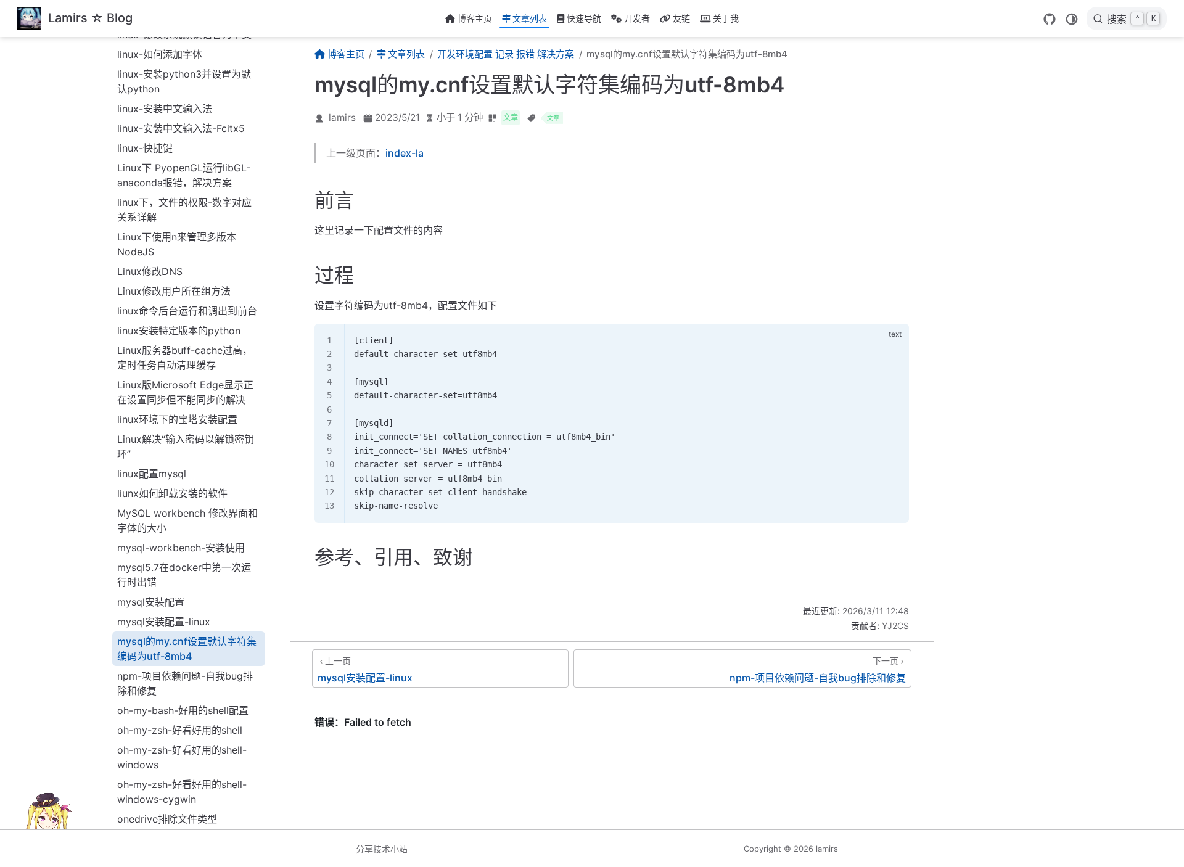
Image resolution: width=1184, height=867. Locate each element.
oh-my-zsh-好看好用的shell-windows (182, 757)
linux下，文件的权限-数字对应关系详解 (184, 209)
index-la (404, 153)
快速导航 (584, 18)
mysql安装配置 (150, 602)
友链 (681, 18)
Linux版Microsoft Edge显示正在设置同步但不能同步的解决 (185, 392)
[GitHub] (1049, 19)
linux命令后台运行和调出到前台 (187, 311)
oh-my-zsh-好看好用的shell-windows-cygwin (182, 791)
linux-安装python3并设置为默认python (184, 81)
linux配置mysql (151, 473)
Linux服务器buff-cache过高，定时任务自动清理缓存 (184, 357)
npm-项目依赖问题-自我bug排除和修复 (185, 683)
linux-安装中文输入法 (164, 108)
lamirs (342, 117)
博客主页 (475, 18)
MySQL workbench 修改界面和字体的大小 (187, 520)
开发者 (637, 18)
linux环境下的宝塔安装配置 (177, 419)
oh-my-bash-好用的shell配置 (183, 710)
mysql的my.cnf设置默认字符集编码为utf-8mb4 (187, 648)
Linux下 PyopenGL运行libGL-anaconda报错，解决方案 (183, 175)
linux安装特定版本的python (178, 330)
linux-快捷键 (145, 148)
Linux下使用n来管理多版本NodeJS (176, 244)
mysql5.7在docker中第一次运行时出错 (184, 574)
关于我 (726, 18)
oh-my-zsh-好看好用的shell (179, 730)
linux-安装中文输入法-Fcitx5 (181, 128)
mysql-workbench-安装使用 (181, 547)
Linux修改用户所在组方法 (174, 291)
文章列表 (529, 18)
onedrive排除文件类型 (167, 819)
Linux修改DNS (150, 271)
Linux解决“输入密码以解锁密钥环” (185, 446)
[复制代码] (892, 339)
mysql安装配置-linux (163, 621)
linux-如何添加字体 (159, 54)
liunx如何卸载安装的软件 (172, 493)
